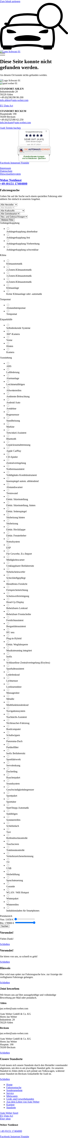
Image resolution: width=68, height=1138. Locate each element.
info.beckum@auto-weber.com (15, 122)
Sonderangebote (14, 1090)
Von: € (6, 919)
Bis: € (7, 923)
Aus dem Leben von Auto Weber (22, 1101)
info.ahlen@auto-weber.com (14, 100)
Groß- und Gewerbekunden (20, 1099)
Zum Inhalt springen (10, 1)
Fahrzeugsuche (13, 1087)
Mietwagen (12, 1096)
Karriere (10, 1104)
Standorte (11, 1107)
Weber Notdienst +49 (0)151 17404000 (13, 181)
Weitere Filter (7, 220)
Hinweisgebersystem (10, 174)
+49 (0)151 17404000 (11, 1131)
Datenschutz (6, 171)
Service (10, 1093)
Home (9, 1084)
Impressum (5, 168)
